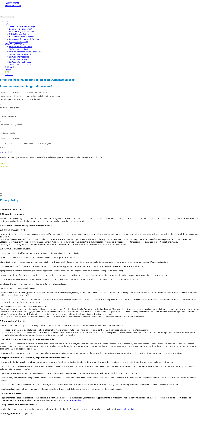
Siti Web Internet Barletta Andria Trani (25, 51)
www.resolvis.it (6, 152)
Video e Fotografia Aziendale (21, 31)
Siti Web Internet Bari (18, 49)
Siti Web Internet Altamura (20, 46)
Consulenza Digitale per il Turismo (24, 39)
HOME (7, 21)
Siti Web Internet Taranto (20, 64)
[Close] (1, 193)
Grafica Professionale (18, 41)
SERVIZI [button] (8, 24)
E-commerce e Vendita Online (22, 36)
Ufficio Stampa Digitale (19, 34)
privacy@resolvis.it (75, 400)
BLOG (7, 72)
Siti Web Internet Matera (19, 59)
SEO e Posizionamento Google (22, 26)
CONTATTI (9, 74)
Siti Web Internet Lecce (19, 57)
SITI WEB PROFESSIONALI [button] (15, 44)
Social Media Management (20, 29)
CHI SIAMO (9, 67)
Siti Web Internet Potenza (20, 62)
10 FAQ (8, 69)
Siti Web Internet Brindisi (20, 54)
